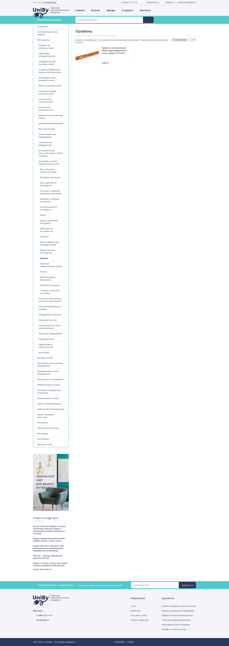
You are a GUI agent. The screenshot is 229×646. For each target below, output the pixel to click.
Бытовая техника (45, 357)
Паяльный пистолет (48, 320)
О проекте (127, 10)
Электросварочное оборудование (47, 135)
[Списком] (192, 31)
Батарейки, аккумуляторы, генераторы (49, 391)
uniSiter (130, 642)
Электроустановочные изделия (47, 33)
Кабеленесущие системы (48, 384)
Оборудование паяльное (50, 314)
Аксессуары (44, 352)
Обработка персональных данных (177, 615)
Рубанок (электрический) (50, 85)
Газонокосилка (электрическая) (46, 100)
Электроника (43, 439)
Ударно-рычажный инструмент (48, 221)
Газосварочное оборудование (45, 143)
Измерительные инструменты (47, 251)
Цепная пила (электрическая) (46, 108)
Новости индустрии (140, 620)
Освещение (42, 26)
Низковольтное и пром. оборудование (48, 372)
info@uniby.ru (152, 2)
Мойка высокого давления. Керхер (51, 116)
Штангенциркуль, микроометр (48, 278)
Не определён (50, 2)
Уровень (44, 258)
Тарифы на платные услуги (174, 629)
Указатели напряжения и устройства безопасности (50, 299)
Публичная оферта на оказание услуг (179, 606)
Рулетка (43, 271)
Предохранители (46, 339)
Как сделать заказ (139, 615)
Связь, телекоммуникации (49, 403)
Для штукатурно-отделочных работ (48, 170)
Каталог (95, 10)
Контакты (145, 10)
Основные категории (49, 19)
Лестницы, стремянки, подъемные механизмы (51, 192)
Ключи (43, 215)
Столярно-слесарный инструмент (49, 291)
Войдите (170, 2)
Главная (80, 10)
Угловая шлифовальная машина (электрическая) (50, 70)
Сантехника (42, 422)
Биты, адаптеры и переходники (48, 184)
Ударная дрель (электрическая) (46, 345)
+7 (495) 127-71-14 (129, 2)
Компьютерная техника (48, 428)
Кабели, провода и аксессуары (45, 415)
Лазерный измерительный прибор (51, 265)
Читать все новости (42, 569)
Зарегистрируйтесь (187, 2)
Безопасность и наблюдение (50, 379)
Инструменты (43, 40)
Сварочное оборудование (50, 333)
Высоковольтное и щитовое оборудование (50, 364)
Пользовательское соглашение (176, 624)
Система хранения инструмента (48, 208)
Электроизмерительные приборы (50, 307)
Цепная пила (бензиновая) (51, 123)
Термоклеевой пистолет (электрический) (50, 326)
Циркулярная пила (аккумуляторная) (47, 79)
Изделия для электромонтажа (50, 409)
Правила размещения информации (178, 610)
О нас (133, 606)
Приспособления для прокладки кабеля (49, 243)
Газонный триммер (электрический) (47, 92)
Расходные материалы (50, 177)
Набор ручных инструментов (46, 229)
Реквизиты (135, 610)
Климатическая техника (48, 398)
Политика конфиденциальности (176, 620)
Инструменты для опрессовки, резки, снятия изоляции (51, 153)
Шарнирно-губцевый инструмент (49, 200)
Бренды (111, 10)
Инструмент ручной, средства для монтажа (49, 162)
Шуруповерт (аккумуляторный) (47, 54)
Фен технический (47, 129)
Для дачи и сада (44, 444)
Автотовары (42, 433)
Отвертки (44, 236)
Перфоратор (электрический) (46, 46)
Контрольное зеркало (50, 285)
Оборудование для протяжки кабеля (47, 62)
